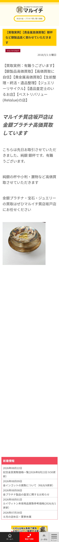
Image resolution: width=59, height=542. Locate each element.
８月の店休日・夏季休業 (17, 516)
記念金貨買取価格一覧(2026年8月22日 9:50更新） (29, 474)
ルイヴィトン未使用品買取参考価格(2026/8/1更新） (29, 505)
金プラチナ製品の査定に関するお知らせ (26, 494)
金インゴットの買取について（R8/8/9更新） (29, 485)
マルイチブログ (13, 50)
